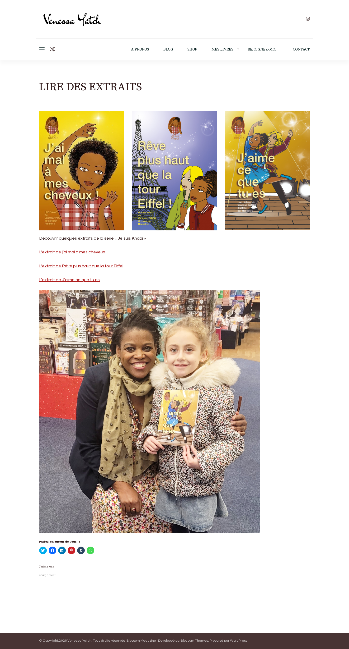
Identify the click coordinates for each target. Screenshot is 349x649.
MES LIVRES (222, 49)
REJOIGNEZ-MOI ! (263, 49)
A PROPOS (140, 49)
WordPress (238, 640)
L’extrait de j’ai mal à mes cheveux (72, 252)
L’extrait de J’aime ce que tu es (69, 280)
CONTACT (301, 49)
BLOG (168, 49)
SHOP (192, 49)
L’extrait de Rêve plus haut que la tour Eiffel (81, 266)
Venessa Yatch (79, 640)
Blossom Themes (194, 640)
